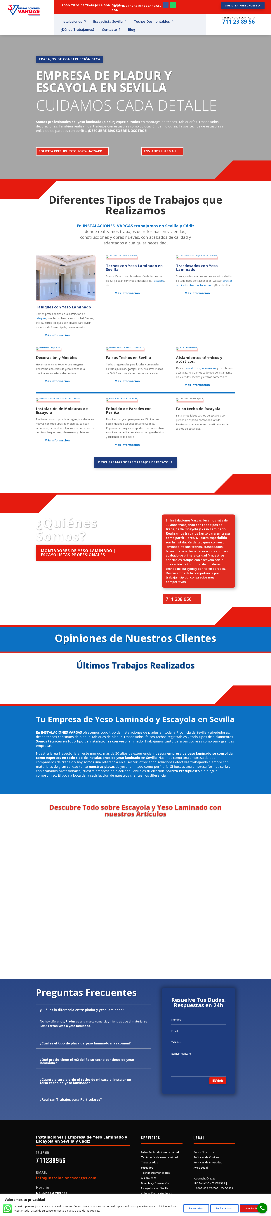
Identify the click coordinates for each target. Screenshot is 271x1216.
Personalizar (196, 1208)
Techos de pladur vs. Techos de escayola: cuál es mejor (92, 841)
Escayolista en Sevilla (154, 1188)
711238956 (51, 1160)
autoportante (205, 285)
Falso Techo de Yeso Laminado (160, 1152)
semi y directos (185, 285)
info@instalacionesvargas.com (66, 1177)
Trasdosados (149, 1162)
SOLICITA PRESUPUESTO (242, 5)
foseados (158, 280)
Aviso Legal (201, 1167)
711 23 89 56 (238, 21)
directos (227, 280)
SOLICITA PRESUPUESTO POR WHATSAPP (70, 151)
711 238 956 (179, 599)
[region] (135, 1205)
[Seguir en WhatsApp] (173, 5)
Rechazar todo (224, 1208)
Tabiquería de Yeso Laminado (160, 1157)
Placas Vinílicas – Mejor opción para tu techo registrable (93, 886)
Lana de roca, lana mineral (200, 368)
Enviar (217, 1081)
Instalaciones (71, 22)
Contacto (109, 30)
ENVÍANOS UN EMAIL (160, 151)
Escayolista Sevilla (108, 22)
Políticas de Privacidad (208, 1162)
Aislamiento (149, 1178)
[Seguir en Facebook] (165, 5)
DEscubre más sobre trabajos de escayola (135, 462)
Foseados (147, 1167)
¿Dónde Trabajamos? (77, 30)
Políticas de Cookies (206, 1157)
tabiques (41, 318)
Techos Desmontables (152, 22)
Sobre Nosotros (204, 1152)
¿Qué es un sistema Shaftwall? (69, 930)
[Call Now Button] (262, 1208)
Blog (131, 30)
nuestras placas (102, 766)
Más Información (57, 335)
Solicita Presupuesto (183, 771)
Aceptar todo (253, 1208)
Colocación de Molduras (156, 1193)
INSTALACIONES (99, 225)
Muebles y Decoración (155, 1183)
